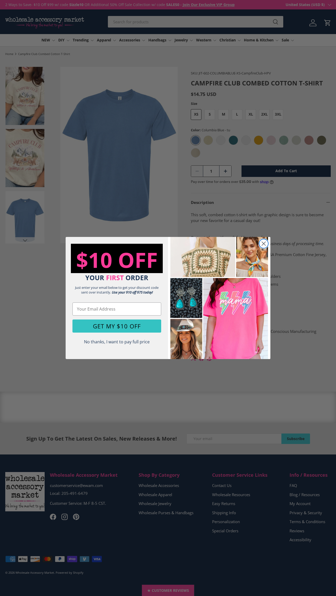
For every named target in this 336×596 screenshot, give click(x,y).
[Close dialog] (263, 243)
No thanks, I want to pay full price (117, 342)
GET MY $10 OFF (117, 326)
